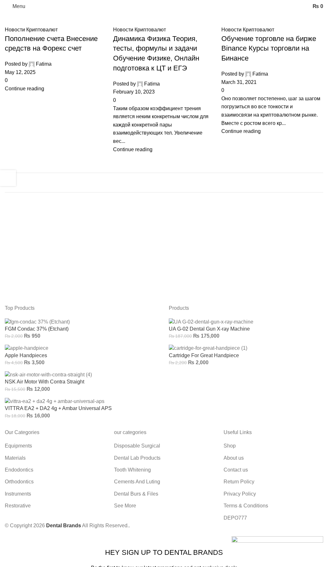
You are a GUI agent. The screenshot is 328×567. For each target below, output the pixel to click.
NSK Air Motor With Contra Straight (44, 381)
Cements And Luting (137, 481)
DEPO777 (235, 518)
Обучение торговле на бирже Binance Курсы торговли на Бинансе (268, 48)
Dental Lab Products (137, 458)
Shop (230, 445)
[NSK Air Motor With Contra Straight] (48, 374)
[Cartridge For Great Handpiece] (208, 348)
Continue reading (24, 88)
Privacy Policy (240, 494)
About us (234, 458)
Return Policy (239, 481)
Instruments (18, 494)
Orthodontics (19, 481)
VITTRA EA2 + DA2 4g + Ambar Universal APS (58, 408)
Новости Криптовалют (31, 29)
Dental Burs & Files (136, 494)
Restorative (18, 505)
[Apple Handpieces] (26, 348)
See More (125, 505)
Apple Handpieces (26, 355)
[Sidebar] (8, 178)
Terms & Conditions (246, 505)
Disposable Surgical (137, 445)
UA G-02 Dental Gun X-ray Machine (209, 329)
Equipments (18, 445)
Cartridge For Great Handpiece (204, 355)
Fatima (44, 64)
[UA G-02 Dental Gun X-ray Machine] (211, 321)
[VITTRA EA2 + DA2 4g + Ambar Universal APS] (54, 401)
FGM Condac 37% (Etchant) (37, 329)
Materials (15, 458)
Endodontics (19, 469)
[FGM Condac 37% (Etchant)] (37, 321)
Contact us (236, 469)
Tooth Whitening (132, 469)
